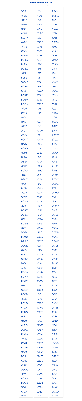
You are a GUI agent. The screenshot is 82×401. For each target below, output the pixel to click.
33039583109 (54, 373)
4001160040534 (54, 324)
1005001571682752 (40, 182)
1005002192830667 (24, 286)
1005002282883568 (40, 244)
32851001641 (39, 330)
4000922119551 (39, 218)
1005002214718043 (55, 173)
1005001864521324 (40, 103)
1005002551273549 (24, 222)
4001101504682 (39, 298)
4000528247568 (39, 171)
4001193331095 (23, 87)
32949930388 (54, 210)
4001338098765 (24, 30)
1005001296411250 (55, 189)
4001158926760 (39, 381)
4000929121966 (39, 333)
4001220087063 (54, 187)
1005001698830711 (55, 193)
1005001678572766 (40, 12)
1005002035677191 (40, 254)
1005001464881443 (40, 284)
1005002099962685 (24, 312)
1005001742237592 (55, 81)
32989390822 (23, 130)
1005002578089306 (40, 130)
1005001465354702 (40, 85)
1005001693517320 (55, 69)
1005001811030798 (40, 224)
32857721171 (39, 10)
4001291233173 (23, 356)
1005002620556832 (40, 276)
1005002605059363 (40, 180)
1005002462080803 (55, 365)
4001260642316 (54, 364)
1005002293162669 (24, 244)
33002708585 (54, 298)
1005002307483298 (55, 134)
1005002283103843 (40, 213)
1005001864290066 (55, 366)
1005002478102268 (55, 258)
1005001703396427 (24, 51)
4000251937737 (24, 120)
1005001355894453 (24, 45)
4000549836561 (24, 315)
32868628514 (54, 68)
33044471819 (39, 86)
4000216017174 (39, 33)
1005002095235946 (24, 94)
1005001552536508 (40, 14)
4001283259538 (24, 182)
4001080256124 (24, 192)
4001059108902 (39, 11)
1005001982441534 (40, 311)
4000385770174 (54, 139)
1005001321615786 (24, 223)
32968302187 (54, 20)
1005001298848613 (40, 267)
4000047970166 (39, 46)
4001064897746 (54, 56)
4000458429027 (24, 136)
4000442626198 (54, 52)
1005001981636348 (40, 347)
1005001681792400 (24, 191)
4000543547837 (39, 73)
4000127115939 (23, 134)
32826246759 (54, 144)
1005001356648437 (40, 317)
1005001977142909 (24, 118)
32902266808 (54, 33)
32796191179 (39, 388)
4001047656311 (39, 303)
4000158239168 (24, 144)
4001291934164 (39, 249)
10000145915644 (55, 59)
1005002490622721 (24, 200)
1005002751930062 (40, 307)
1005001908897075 (55, 24)
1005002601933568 (55, 42)
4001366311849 (23, 151)
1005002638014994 (55, 117)
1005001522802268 (40, 339)
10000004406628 (55, 198)
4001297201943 (54, 32)
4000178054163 (39, 140)
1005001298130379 (55, 152)
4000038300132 (24, 324)
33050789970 (54, 259)
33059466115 (23, 198)
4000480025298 (24, 320)
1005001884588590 (40, 383)
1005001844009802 (24, 306)
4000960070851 (54, 161)
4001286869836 (54, 388)
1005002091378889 (55, 140)
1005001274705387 (24, 170)
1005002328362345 (40, 196)
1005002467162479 (24, 382)
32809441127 (39, 116)
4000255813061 (24, 351)
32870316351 (39, 20)
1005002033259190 (24, 98)
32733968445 (39, 370)
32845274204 (54, 118)
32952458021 (54, 63)
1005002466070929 (55, 343)
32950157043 (39, 152)
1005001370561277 (40, 151)
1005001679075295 (55, 211)
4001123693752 (54, 387)
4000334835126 (39, 328)
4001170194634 (54, 280)
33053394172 (54, 224)
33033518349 (39, 148)
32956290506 (54, 249)
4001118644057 (54, 171)
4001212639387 (54, 36)
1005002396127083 (24, 81)
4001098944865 (39, 378)
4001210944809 (39, 112)
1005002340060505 (55, 320)
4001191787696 (23, 206)
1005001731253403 (40, 204)
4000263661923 (39, 255)
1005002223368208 (24, 107)
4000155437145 (54, 330)
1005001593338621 (40, 167)
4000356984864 (55, 51)
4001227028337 (24, 361)
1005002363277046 (40, 392)
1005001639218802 (55, 131)
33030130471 (54, 94)
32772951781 (39, 320)
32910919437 (23, 374)
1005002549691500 (24, 311)
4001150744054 (54, 116)
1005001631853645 (40, 348)
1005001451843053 (24, 90)
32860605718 (54, 218)
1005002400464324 (40, 179)
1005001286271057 (24, 383)
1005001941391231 (24, 335)
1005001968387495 (24, 272)
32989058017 (39, 134)
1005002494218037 (55, 303)
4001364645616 (54, 78)
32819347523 (39, 60)
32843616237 (54, 227)
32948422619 (23, 227)
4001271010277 (23, 50)
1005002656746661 (24, 77)
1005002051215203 (40, 266)
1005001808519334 (24, 104)
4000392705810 (24, 28)
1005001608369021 (40, 290)
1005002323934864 (55, 355)
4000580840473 (24, 116)
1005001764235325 (40, 263)
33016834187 (23, 255)
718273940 (23, 277)
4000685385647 (24, 183)
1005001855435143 (40, 281)
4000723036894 (54, 166)
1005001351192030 (55, 386)
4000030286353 (55, 11)
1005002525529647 (40, 105)
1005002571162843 (55, 333)
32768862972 (54, 222)
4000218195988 (54, 37)
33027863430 (54, 325)
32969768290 (23, 15)
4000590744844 (24, 250)
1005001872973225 (24, 201)
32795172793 (54, 271)
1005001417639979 (55, 74)
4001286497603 (39, 162)
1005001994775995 (24, 273)
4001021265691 (54, 263)
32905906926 (54, 82)
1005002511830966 (55, 41)
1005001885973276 (55, 246)
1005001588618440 (24, 12)
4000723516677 (24, 157)
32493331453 (39, 264)
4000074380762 (24, 219)
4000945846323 (39, 98)
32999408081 (54, 312)
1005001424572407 (40, 357)
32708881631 (39, 42)
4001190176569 (54, 236)
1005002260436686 (24, 330)
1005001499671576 (55, 87)
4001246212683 (39, 200)
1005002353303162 (24, 178)
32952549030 (23, 91)
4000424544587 (39, 113)
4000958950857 (39, 183)
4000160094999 (39, 271)
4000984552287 (24, 260)
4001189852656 (54, 191)
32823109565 (39, 253)
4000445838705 (39, 16)
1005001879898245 (24, 391)
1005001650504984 (24, 95)
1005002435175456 (24, 149)
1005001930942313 (24, 289)
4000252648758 (54, 72)
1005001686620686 (55, 266)
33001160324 (39, 64)
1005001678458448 (24, 74)
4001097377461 (39, 316)
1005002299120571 (40, 297)
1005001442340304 (55, 233)
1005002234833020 (40, 74)
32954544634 (23, 333)
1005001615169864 (55, 174)
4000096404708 (39, 231)
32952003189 (23, 82)
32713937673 (39, 38)
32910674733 (39, 156)
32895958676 (39, 246)
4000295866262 (24, 299)
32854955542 (23, 214)
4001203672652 (54, 317)
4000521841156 (23, 72)
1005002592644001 (55, 232)
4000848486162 (54, 21)
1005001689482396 (40, 41)
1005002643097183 (55, 273)
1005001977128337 (40, 90)
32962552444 (54, 255)
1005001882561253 (24, 56)
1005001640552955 (24, 211)
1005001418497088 (24, 138)
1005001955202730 (40, 87)
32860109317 (39, 69)
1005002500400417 (55, 245)
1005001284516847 (55, 95)
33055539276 (23, 268)
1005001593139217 (24, 355)
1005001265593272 (55, 347)
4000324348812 (39, 23)
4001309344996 (39, 235)
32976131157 (23, 25)
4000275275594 (39, 82)
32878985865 (23, 298)
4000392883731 (54, 143)
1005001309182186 (55, 395)
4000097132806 (39, 250)
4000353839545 (39, 258)
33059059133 (23, 156)
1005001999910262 (40, 191)
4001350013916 (39, 209)
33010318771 (23, 197)
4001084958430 (39, 321)
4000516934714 (24, 233)
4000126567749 (39, 67)
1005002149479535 (55, 237)
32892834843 (39, 104)
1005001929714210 (40, 304)
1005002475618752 (40, 138)
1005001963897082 (24, 23)
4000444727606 (24, 112)
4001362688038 (54, 157)
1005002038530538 (40, 173)
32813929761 (39, 293)
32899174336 (39, 96)
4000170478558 (39, 395)
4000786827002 (24, 19)
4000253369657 (39, 369)
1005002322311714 (55, 334)
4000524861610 (54, 383)
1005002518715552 (24, 236)
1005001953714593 (55, 339)
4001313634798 (54, 167)
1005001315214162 (40, 277)
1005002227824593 (40, 259)
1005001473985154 (40, 329)
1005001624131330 (24, 85)
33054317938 (54, 294)
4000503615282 (24, 42)
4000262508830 (39, 364)
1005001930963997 (55, 104)
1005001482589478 (24, 215)
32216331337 (39, 335)
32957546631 (54, 299)
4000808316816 (54, 149)
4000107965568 (39, 205)
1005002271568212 (55, 241)
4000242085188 (24, 160)
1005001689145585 (24, 378)
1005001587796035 (24, 360)
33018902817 (54, 356)
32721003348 (54, 382)
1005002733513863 (24, 297)
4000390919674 (39, 285)
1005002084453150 (55, 391)
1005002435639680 (40, 55)
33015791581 (54, 77)
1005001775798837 (24, 37)
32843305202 (54, 85)
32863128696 (23, 387)
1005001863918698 (55, 29)
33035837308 (23, 282)
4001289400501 (54, 67)
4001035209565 (39, 36)
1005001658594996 (24, 350)
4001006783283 (24, 46)
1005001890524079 (40, 129)
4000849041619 (24, 342)
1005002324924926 (55, 34)
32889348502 (39, 28)
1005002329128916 (40, 275)
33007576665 (39, 174)
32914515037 (39, 170)
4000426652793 (24, 253)
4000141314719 (39, 144)
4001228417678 (54, 126)
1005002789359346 (55, 54)
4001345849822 (24, 47)
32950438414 (39, 107)
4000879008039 (54, 179)
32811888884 (54, 374)
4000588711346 (39, 72)
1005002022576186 (24, 334)
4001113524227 (54, 223)
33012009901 (39, 131)
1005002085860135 (55, 229)
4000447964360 (54, 38)
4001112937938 (54, 379)
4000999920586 (24, 105)
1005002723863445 (40, 29)
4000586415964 (54, 160)
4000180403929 (54, 315)
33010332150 (39, 251)
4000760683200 (24, 161)
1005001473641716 (24, 357)
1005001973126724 (55, 242)
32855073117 (23, 169)
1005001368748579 (24, 224)
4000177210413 (23, 338)
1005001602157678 (55, 50)
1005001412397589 (24, 370)
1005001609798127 (40, 377)
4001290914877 (39, 178)
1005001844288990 (55, 165)
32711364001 (39, 197)
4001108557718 (23, 228)
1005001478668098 (55, 12)
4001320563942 (54, 329)
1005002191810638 (40, 47)
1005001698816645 (55, 326)
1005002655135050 (24, 171)
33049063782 (39, 122)
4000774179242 (24, 68)
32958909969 (23, 63)
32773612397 (39, 386)
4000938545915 (24, 232)
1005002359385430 (40, 15)
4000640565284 (55, 316)
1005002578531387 (55, 250)
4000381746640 (54, 96)
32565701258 (54, 378)
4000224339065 (24, 184)
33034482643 (39, 143)
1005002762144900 (40, 21)
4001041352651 (23, 158)
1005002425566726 (55, 286)
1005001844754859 (55, 105)
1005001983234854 (24, 280)
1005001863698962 (55, 107)
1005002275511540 (40, 32)
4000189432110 (23, 193)
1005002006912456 (55, 180)
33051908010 (54, 65)
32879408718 (54, 281)
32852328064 (54, 182)
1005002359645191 (55, 219)
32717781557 (39, 117)
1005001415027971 (40, 366)
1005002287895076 (24, 147)
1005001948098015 (55, 90)
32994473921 (54, 196)
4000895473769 (24, 220)
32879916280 (23, 271)
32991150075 (39, 242)
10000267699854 (24, 188)
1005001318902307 (40, 324)
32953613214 (39, 262)
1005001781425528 (24, 275)
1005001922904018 (24, 69)
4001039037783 (54, 360)
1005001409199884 (55, 370)
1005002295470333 (55, 381)
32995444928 (54, 112)
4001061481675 (54, 311)
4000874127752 (39, 215)
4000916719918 (39, 210)
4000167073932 (54, 361)
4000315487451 (54, 204)
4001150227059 (39, 390)
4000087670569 (39, 91)
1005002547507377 (55, 184)
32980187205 (54, 268)
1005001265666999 (55, 127)
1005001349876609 (55, 308)
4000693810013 (24, 24)
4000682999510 (24, 143)
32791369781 (23, 267)
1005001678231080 (55, 348)
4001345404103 (39, 149)
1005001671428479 (55, 169)
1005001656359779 (55, 392)
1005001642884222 (55, 307)
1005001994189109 (55, 337)
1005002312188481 (55, 125)
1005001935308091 (40, 351)
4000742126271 (54, 108)
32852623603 (23, 395)
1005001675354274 (40, 94)
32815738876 (39, 391)
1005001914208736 (55, 142)
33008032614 (54, 19)
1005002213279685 (55, 197)
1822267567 (23, 377)
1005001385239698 (55, 205)
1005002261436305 (55, 64)
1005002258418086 (24, 294)
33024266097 (54, 351)
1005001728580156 (24, 347)
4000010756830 (39, 25)
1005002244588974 (55, 240)
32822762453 (54, 147)
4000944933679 (39, 63)
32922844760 (54, 368)
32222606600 (54, 162)
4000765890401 (54, 45)
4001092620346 (24, 321)
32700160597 (54, 73)
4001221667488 (54, 251)
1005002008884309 (24, 99)
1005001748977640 (24, 21)
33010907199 (39, 30)
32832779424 (39, 346)
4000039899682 (24, 210)
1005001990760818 (40, 202)
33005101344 (23, 205)
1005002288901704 (24, 343)
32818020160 (23, 162)
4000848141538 (54, 156)
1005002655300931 (55, 178)
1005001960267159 (55, 213)
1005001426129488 (24, 368)
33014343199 (23, 317)
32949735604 (23, 38)
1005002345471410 (24, 36)
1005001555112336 (40, 136)
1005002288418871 (55, 284)
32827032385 (39, 68)
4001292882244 (24, 140)
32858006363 (39, 51)
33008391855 (54, 357)
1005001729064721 (40, 95)
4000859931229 (24, 213)
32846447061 (39, 78)
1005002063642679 (40, 43)
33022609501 (23, 263)
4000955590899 (24, 259)
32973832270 (23, 218)
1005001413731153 (40, 24)
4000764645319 (39, 352)
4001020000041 (39, 233)
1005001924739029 (40, 361)
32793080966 (54, 60)
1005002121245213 (40, 334)
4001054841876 (24, 245)
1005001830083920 (40, 289)
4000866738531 (54, 23)
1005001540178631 (24, 60)
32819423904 (23, 359)
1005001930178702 (24, 242)
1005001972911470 (55, 306)
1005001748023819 (24, 189)
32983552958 (54, 272)
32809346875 (54, 103)
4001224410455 (24, 76)
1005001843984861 (55, 158)
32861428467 (54, 359)
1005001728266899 (24, 180)
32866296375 (39, 157)
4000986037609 (24, 129)
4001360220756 (39, 52)
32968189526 (23, 175)
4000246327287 (24, 173)
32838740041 (54, 120)
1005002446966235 (55, 183)
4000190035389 (54, 130)
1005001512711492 (40, 368)
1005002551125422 (24, 240)
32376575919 (39, 241)
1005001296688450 (24, 264)
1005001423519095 (40, 315)
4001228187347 (24, 121)
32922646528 (54, 30)
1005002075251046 (55, 122)
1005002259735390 (40, 228)
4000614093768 (24, 339)
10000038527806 (24, 139)
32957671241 (23, 126)
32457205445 (54, 55)
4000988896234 (55, 304)
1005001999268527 (55, 136)
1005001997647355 (24, 148)
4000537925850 (24, 41)
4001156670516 (54, 276)
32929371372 (54, 201)
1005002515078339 (40, 387)
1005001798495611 (24, 142)
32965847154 (54, 328)
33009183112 (54, 202)
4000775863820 (54, 254)
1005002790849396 (55, 43)
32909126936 (39, 19)
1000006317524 (24, 254)
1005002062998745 (24, 365)
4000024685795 (24, 204)
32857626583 (54, 175)
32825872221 (54, 346)
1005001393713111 (40, 121)
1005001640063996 (55, 275)
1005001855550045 (40, 76)
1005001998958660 (40, 188)
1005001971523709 (55, 151)
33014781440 (39, 184)
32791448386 (23, 187)
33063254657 (23, 329)
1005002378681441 (40, 337)
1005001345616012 (40, 211)
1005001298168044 (55, 342)
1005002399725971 (40, 220)
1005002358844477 (40, 142)
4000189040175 (24, 179)
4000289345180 (54, 253)
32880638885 (54, 47)
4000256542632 (39, 268)
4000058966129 (24, 117)
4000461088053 (24, 352)
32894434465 (23, 122)
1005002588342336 (24, 78)
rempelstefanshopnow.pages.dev (41, 2)
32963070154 (23, 20)
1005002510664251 (55, 260)
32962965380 (23, 262)
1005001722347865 (40, 81)
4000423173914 (24, 109)
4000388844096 (24, 392)
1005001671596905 (24, 113)
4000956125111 (23, 167)
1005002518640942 (40, 282)
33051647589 (23, 386)
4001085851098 (24, 251)
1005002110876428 (40, 355)
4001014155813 (54, 153)
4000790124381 (24, 32)
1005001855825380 (40, 147)
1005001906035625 (40, 160)
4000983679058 (24, 108)
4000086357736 (24, 381)
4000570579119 (54, 25)
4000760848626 (54, 350)
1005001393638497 (40, 56)
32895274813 (39, 356)
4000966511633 (54, 289)
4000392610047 (24, 290)
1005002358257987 (55, 231)
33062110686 (39, 229)
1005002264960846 (40, 54)
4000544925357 (24, 16)
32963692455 (39, 77)
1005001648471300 (40, 379)
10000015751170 (24, 59)
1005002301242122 (40, 273)
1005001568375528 (40, 382)
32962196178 (54, 86)
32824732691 (23, 11)
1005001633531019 (40, 374)
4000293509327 (54, 170)
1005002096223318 (24, 293)
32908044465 (23, 373)
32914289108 (23, 231)
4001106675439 (24, 202)
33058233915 (39, 343)
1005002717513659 (24, 86)
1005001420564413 (24, 135)
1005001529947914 (55, 148)
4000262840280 (24, 364)
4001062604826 (24, 166)
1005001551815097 (24, 246)
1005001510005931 (40, 350)
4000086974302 (54, 338)
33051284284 (54, 14)
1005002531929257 (24, 196)
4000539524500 (39, 45)
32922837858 (39, 193)
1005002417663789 (40, 59)
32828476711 (39, 127)
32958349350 (39, 286)
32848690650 (54, 100)
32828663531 (39, 37)
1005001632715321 (24, 303)
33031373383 (54, 109)
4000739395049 (54, 264)
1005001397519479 (40, 222)
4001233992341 (24, 379)
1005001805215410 (24, 325)
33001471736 (39, 125)
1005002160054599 (40, 260)
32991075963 (23, 54)
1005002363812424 (24, 64)
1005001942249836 (24, 10)
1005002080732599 (40, 272)
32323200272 (39, 126)
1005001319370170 (24, 103)
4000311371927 (54, 277)
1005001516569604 (55, 209)
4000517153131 (54, 285)
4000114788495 (54, 138)
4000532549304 (24, 348)
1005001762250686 (55, 99)
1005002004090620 (55, 228)
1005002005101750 (24, 281)
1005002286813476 (40, 245)
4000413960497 (54, 188)
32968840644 (39, 227)
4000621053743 (24, 125)
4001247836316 (39, 325)
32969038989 (23, 249)
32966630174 (39, 295)
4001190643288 (39, 108)
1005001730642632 (40, 240)
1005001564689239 (55, 262)
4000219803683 (39, 214)
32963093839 (23, 131)
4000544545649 (24, 308)
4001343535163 (24, 369)
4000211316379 (23, 346)
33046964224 (39, 65)
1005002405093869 (40, 161)
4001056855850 (39, 338)
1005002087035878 (40, 280)
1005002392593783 (40, 189)
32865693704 (23, 34)
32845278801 (54, 220)
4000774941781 (39, 187)
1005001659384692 (40, 302)
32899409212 (39, 135)
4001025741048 (54, 15)
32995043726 (23, 285)
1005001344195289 (24, 258)
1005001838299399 (24, 229)
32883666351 (39, 236)
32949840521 (39, 206)
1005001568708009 (55, 235)
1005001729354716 (24, 337)
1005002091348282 (24, 33)
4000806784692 (39, 165)
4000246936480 (55, 98)
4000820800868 (24, 165)
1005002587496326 (40, 201)
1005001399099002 (24, 127)
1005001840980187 (55, 91)
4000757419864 (39, 198)
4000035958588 (55, 297)
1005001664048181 (40, 169)
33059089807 (23, 73)
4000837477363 (39, 373)
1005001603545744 (24, 388)
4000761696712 (54, 28)
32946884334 (54, 321)
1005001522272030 (24, 284)
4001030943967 (54, 390)
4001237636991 (39, 359)
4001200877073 (54, 282)
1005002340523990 (24, 302)
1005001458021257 (40, 175)
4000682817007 (39, 166)
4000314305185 (39, 326)
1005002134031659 (55, 10)
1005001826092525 (55, 76)
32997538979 (54, 244)
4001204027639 (54, 46)
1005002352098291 (40, 100)
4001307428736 (24, 390)
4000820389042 (24, 52)
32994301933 (39, 232)
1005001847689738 (55, 215)
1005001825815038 (55, 113)
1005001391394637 (24, 276)
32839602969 (39, 294)
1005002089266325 (24, 209)
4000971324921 (39, 299)
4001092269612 (24, 153)
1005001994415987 (24, 67)
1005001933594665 (24, 307)
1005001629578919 (40, 342)
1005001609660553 (55, 192)
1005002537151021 (24, 328)
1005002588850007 (40, 153)
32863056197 (54, 200)
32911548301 (23, 100)
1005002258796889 (24, 43)
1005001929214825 (55, 302)
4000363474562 (54, 352)
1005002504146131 (40, 99)
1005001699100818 (24, 295)
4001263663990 (24, 266)
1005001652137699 (40, 237)
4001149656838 (54, 267)
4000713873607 (54, 290)
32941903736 (23, 235)
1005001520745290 (40, 139)
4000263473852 (39, 158)
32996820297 (54, 129)
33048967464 (23, 174)
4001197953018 (23, 326)
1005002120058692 (24, 237)
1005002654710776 (40, 308)
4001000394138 (39, 306)
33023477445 (39, 120)
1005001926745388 (55, 335)
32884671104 (54, 135)
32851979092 (54, 206)
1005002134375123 (55, 377)
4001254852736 (39, 109)
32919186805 (54, 369)
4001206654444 (24, 96)
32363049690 (23, 366)
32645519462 (23, 316)
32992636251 (39, 312)
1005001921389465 (55, 214)
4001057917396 (54, 121)
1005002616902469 (24, 55)
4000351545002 (24, 152)
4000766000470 (24, 241)
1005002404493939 (55, 16)
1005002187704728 (40, 365)
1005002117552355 (55, 293)
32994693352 (39, 360)
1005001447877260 (24, 65)
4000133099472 (24, 29)
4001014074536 (54, 295)
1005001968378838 (40, 34)
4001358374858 (39, 118)
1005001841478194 (40, 223)
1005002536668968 (40, 50)
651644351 (23, 14)
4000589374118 (24, 304)
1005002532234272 (40, 192)
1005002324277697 (40, 219)
